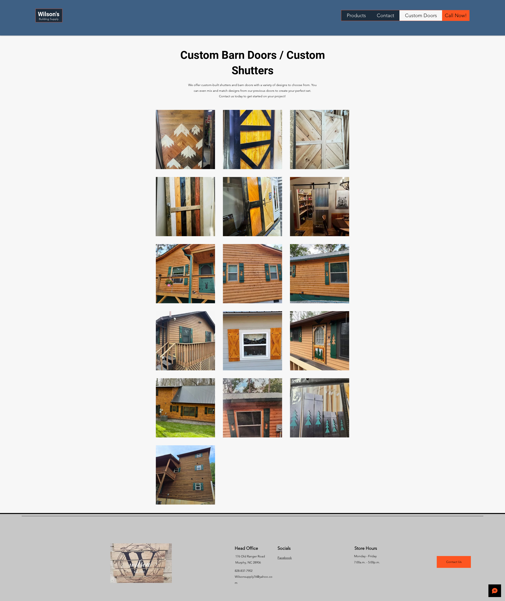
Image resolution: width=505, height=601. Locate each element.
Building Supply (48, 19)
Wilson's (48, 14)
